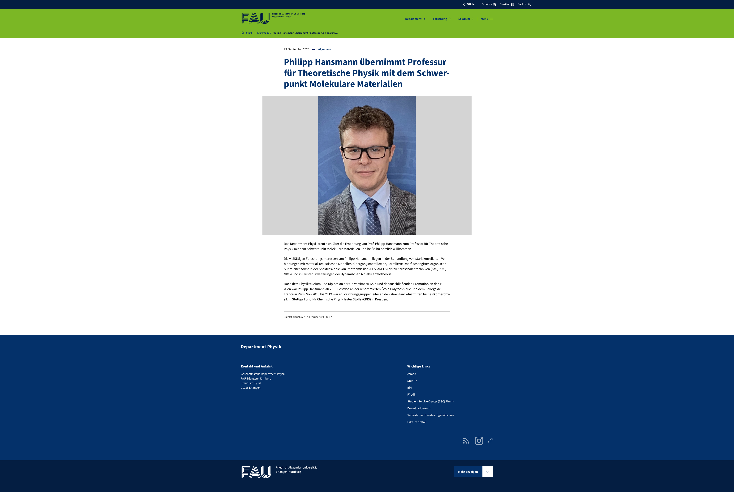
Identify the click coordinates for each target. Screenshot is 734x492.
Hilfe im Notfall (416, 422)
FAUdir (411, 394)
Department (413, 19)
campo (411, 374)
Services (487, 4)
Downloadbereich (418, 408)
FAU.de (470, 4)
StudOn (412, 381)
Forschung (440, 19)
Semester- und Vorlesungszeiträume (430, 415)
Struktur (505, 4)
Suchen (522, 4)
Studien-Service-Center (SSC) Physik (430, 401)
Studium (464, 19)
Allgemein (324, 49)
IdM (409, 388)
